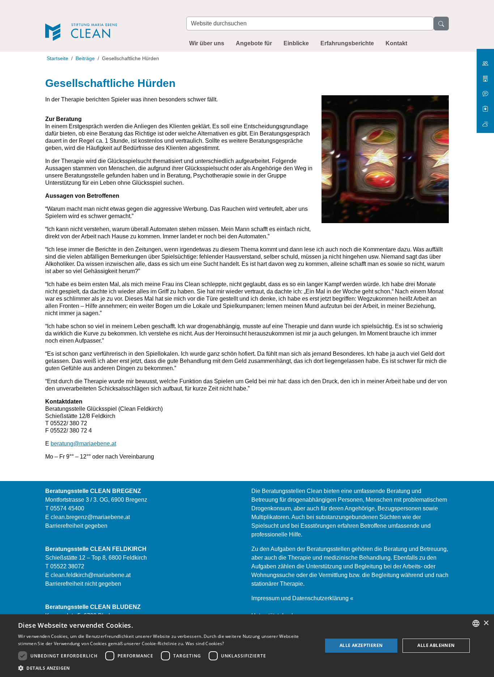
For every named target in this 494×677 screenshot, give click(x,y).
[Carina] (485, 120)
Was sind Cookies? (205, 643)
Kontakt (396, 43)
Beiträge (85, 58)
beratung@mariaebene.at (83, 443)
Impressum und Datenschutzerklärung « (302, 598)
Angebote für (254, 43)
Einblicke (296, 43)
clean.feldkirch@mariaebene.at (91, 575)
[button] (165, 668)
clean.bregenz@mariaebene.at (90, 517)
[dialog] (247, 645)
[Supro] (485, 105)
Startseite (57, 58)
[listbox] (476, 623)
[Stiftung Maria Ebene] (485, 60)
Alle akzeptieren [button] (361, 645)
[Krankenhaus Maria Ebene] (485, 75)
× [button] (486, 623)
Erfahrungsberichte (347, 43)
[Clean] (108, 22)
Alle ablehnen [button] (436, 645)
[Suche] (441, 23)
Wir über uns (206, 43)
